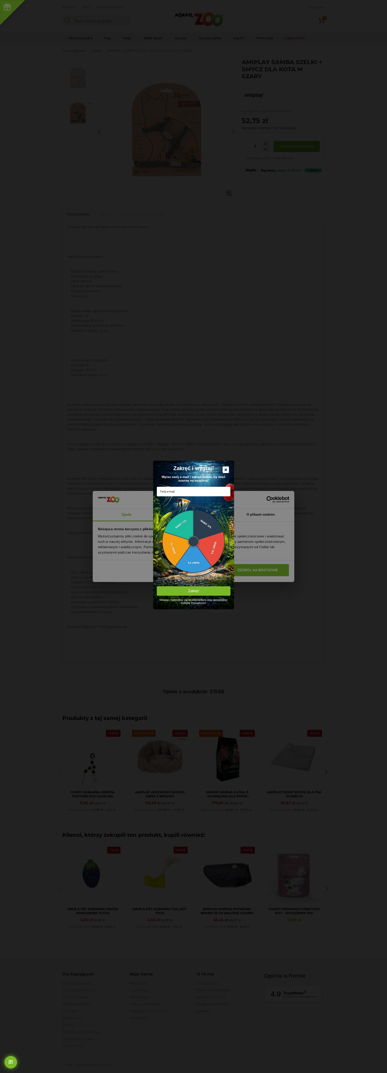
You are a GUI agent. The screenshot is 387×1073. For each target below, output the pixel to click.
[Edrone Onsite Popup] (193, 536)
